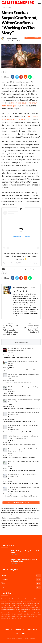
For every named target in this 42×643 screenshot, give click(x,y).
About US (8, 630)
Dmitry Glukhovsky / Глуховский (24, 263)
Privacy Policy (21, 633)
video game (33, 269)
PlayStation (36, 38)
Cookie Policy (32, 630)
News (26, 38)
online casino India (15, 612)
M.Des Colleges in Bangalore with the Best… (25, 552)
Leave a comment (22, 342)
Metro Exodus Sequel (21, 269)
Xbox (3, 583)
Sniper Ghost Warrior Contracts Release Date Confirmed (31, 329)
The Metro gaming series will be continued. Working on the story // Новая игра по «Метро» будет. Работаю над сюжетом (21, 256)
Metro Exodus (10, 269)
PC (30, 38)
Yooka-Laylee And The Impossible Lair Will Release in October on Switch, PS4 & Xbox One (11, 330)
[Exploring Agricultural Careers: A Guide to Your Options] (5, 561)
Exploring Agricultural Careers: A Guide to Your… (24, 560)
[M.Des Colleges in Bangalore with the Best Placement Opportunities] (5, 553)
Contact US (19, 630)
